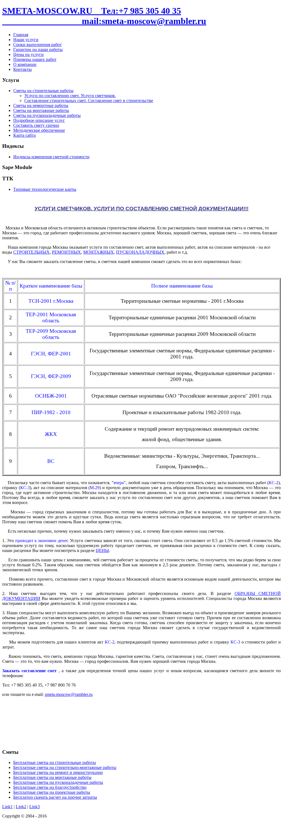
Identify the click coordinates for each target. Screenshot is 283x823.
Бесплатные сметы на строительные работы (54, 762)
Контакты (22, 69)
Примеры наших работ (34, 59)
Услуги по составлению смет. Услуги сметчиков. (70, 95)
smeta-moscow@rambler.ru (69, 694)
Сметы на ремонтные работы (40, 105)
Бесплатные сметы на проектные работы (51, 792)
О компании (24, 64)
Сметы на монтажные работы (41, 110)
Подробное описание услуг (39, 120)
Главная (20, 34)
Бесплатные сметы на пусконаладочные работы (58, 782)
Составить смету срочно (36, 125)
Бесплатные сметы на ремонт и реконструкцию (58, 772)
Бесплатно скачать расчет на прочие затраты (55, 797)
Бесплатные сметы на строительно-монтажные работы (64, 767)
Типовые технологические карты (44, 189)
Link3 (34, 806)
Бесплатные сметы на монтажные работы (52, 777)
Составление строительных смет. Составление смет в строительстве (88, 100)
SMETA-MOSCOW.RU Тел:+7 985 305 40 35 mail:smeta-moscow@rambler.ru (104, 16)
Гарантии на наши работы (38, 49)
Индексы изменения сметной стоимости (51, 156)
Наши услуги (25, 39)
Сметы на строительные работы (43, 90)
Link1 (7, 806)
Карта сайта (24, 135)
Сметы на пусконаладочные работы (47, 115)
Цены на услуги (28, 54)
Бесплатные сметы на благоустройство (50, 787)
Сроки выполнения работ (37, 44)
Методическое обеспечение (39, 130)
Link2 (21, 806)
